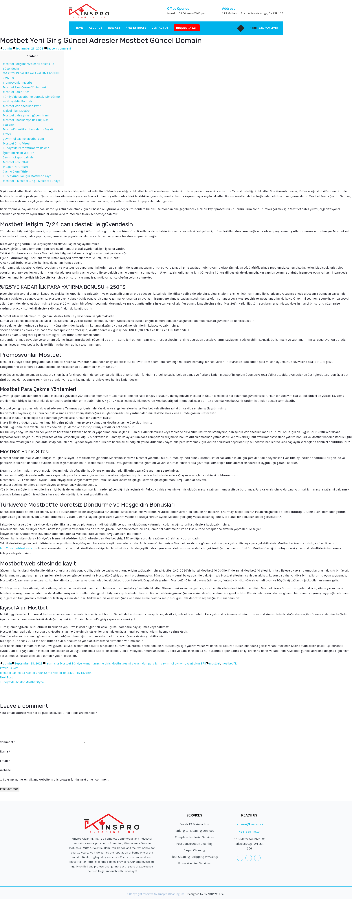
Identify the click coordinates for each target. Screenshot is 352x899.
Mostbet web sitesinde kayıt (22, 106)
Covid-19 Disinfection (194, 824)
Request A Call (186, 28)
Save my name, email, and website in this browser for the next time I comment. (56, 779)
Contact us (160, 27)
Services (114, 27)
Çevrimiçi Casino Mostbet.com (23, 139)
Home (79, 27)
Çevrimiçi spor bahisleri (19, 157)
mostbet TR (229, 663)
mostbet (214, 663)
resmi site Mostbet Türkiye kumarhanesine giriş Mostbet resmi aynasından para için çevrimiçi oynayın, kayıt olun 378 (126, 663)
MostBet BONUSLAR (16, 162)
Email (5, 761)
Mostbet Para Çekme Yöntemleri (24, 87)
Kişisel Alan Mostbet (16, 111)
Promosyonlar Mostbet (18, 83)
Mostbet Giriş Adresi (16, 143)
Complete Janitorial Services (194, 837)
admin (7, 48)
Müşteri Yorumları (15, 167)
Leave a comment (59, 48)
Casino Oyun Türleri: (16, 171)
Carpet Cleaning (194, 850)
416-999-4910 (268, 28)
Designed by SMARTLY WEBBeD (206, 894)
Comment (7, 742)
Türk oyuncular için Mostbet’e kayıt (27, 176)
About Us (95, 27)
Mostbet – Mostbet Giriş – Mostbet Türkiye (31, 181)
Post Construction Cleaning (194, 844)
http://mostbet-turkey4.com (18, 548)
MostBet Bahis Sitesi (16, 92)
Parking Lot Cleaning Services (194, 831)
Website (5, 770)
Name (5, 751)
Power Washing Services (194, 863)
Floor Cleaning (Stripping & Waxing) (194, 857)
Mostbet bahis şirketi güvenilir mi (26, 115)
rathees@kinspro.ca (249, 824)
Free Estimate (136, 27)
